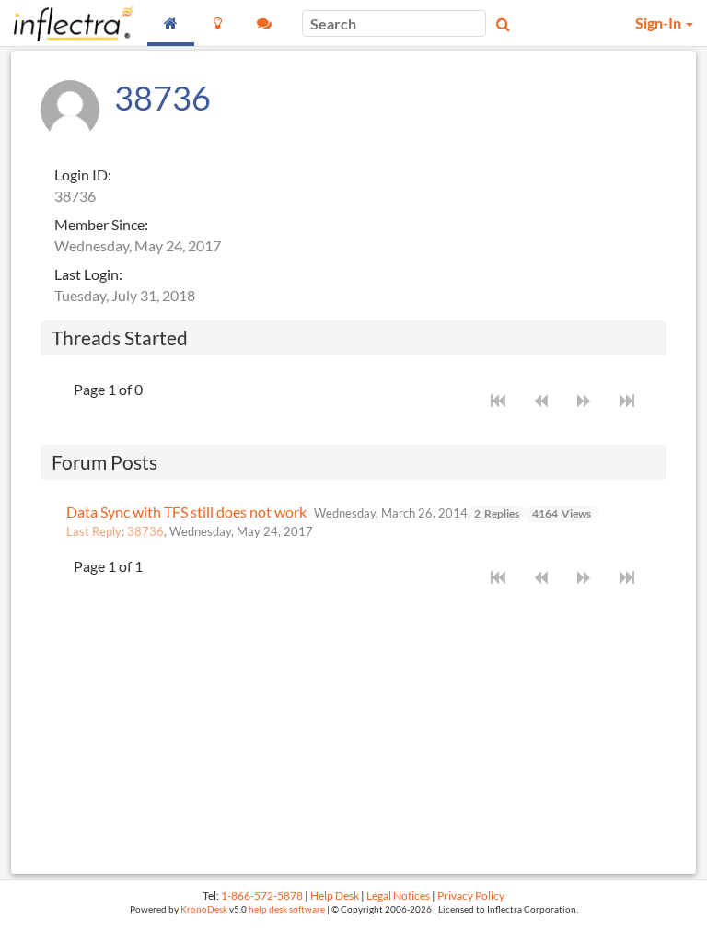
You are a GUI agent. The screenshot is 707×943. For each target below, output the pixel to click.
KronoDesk (203, 909)
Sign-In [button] (659, 22)
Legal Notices (398, 895)
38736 (145, 531)
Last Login (86, 274)
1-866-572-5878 (262, 895)
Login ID (81, 174)
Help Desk (334, 895)
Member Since (99, 224)
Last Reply (94, 531)
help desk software (287, 909)
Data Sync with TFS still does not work (186, 511)
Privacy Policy (470, 895)
